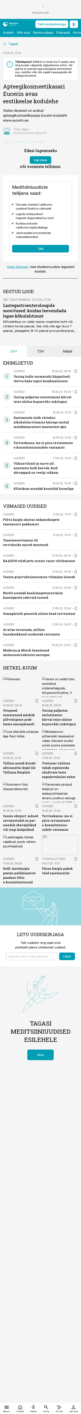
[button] (32, 956)
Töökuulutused (54, 858)
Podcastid (63, 32)
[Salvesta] (75, 371)
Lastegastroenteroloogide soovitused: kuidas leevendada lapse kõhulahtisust (34, 311)
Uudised (19, 371)
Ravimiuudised (43, 32)
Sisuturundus (20, 299)
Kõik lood (23, 32)
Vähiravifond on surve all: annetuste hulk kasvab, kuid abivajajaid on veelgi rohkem (36, 467)
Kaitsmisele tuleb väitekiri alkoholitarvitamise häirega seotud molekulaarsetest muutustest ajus (41, 422)
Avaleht (8, 32)
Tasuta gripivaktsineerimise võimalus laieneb (39, 577)
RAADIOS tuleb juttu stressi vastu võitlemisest (39, 561)
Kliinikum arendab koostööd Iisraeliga (44, 489)
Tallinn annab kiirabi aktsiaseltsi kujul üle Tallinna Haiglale (19, 767)
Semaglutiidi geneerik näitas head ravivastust (39, 614)
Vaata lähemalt (17, 267)
